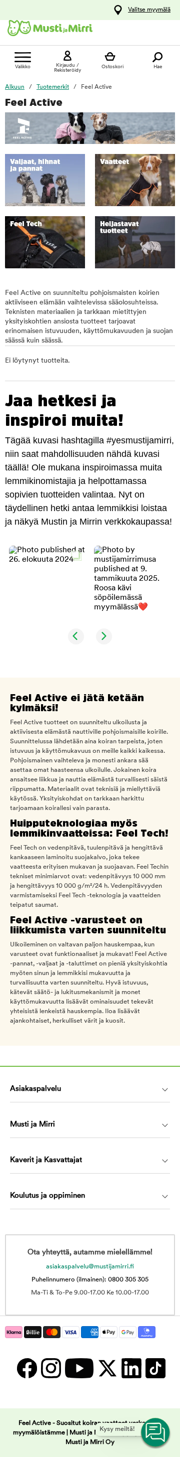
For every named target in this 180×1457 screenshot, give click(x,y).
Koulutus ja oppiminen (47, 1196)
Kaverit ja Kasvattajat (46, 1160)
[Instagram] (50, 1368)
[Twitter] (107, 1368)
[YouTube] (78, 1368)
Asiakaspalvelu (35, 1089)
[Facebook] (26, 1368)
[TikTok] (154, 1368)
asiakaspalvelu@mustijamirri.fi (90, 1266)
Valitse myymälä (149, 10)
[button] (47, 584)
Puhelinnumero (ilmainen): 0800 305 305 (90, 1279)
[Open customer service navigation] (156, 1433)
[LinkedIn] (131, 1368)
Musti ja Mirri (32, 1124)
